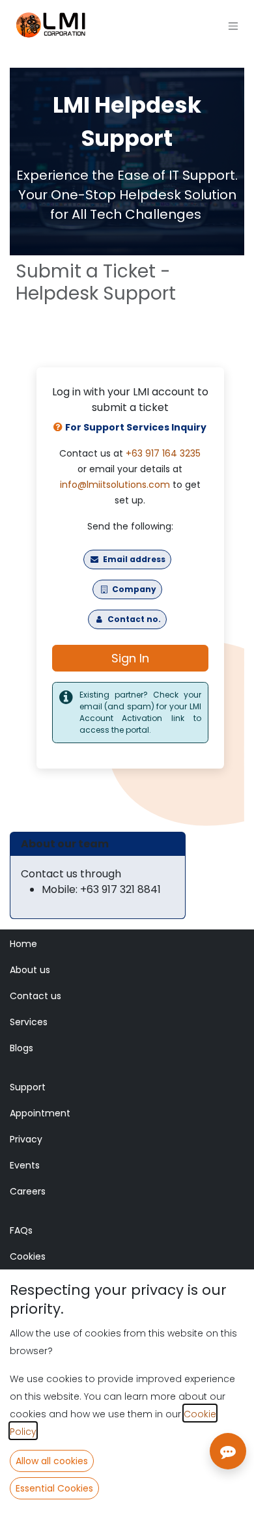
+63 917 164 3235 (163, 453)
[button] (52, 1461)
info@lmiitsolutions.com (115, 484)
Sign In (130, 658)
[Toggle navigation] (233, 26)
